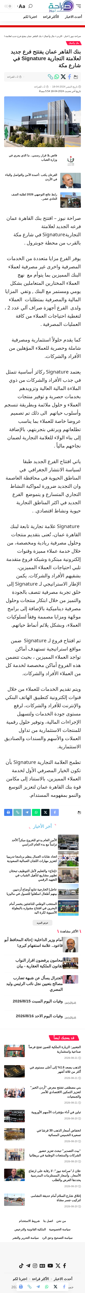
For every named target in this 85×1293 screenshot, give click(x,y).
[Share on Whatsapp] (57, 77)
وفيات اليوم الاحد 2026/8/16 (39, 1016)
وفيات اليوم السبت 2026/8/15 (38, 1001)
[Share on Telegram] (38, 1286)
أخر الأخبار (42, 826)
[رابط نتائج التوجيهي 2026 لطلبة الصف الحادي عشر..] (70, 200)
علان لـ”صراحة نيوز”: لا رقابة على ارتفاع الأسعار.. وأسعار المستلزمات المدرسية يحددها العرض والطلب (55, 1175)
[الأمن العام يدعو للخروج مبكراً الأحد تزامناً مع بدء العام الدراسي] (68, 842)
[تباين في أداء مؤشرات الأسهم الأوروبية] (14, 1116)
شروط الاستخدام (29, 1221)
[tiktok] (21, 1265)
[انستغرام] (35, 1266)
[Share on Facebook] (69, 77)
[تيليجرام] (28, 1266)
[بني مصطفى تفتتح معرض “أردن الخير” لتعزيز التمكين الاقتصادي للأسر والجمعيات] (14, 1091)
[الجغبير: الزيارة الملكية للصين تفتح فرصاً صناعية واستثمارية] (14, 1051)
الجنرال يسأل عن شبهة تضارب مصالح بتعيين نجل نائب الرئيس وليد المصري (34, 984)
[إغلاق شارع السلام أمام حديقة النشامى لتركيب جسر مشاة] (14, 1200)
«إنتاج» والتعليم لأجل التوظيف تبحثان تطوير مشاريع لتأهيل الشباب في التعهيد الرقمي (33, 875)
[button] (77, 6)
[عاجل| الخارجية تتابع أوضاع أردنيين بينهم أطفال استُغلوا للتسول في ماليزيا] (68, 891)
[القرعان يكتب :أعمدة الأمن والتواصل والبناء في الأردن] (70, 180)
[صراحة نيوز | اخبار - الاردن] (61, 6)
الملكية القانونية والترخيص (30, 1229)
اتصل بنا (48, 1221)
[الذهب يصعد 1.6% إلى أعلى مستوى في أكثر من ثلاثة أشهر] (14, 1071)
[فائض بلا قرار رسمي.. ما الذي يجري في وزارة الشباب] (70, 161)
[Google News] (42, 1266)
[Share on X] (63, 77)
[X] (57, 1266)
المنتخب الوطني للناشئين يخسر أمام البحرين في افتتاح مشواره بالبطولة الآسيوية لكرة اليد (33, 908)
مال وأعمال (74, 43)
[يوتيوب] (50, 1266)
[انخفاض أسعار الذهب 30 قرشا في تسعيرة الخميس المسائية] (14, 1134)
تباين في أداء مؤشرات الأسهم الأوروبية (56, 1112)
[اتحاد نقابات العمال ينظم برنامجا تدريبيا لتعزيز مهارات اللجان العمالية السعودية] (68, 858)
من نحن (61, 1221)
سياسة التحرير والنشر (25, 1237)
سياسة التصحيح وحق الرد (57, 1237)
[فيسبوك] (64, 1266)
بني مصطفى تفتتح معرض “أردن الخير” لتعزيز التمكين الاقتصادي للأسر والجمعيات (55, 1092)
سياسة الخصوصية (60, 1229)
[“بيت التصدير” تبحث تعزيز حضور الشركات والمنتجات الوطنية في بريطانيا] (14, 1155)
